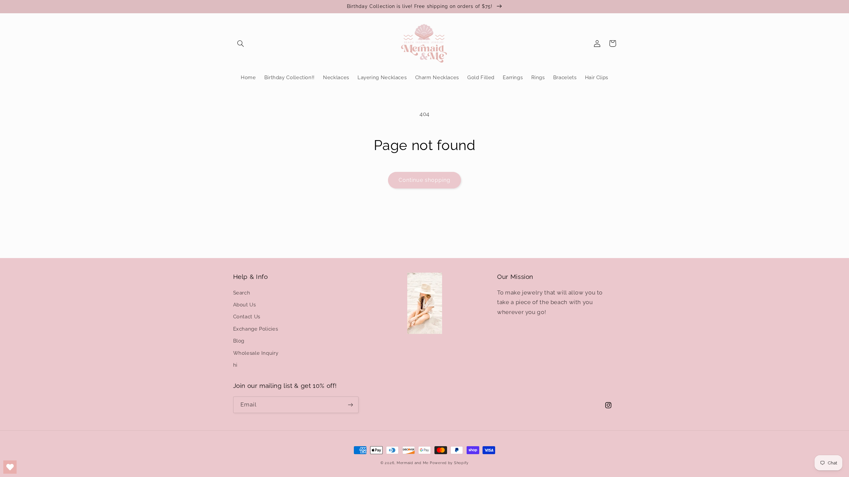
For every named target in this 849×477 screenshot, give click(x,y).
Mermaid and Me (412, 463)
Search (241, 292)
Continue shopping (425, 180)
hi (235, 365)
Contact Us (246, 316)
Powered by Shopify (449, 463)
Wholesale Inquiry (256, 353)
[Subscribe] (350, 405)
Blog (239, 341)
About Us (244, 304)
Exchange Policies (255, 329)
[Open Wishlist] (10, 467)
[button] (240, 43)
